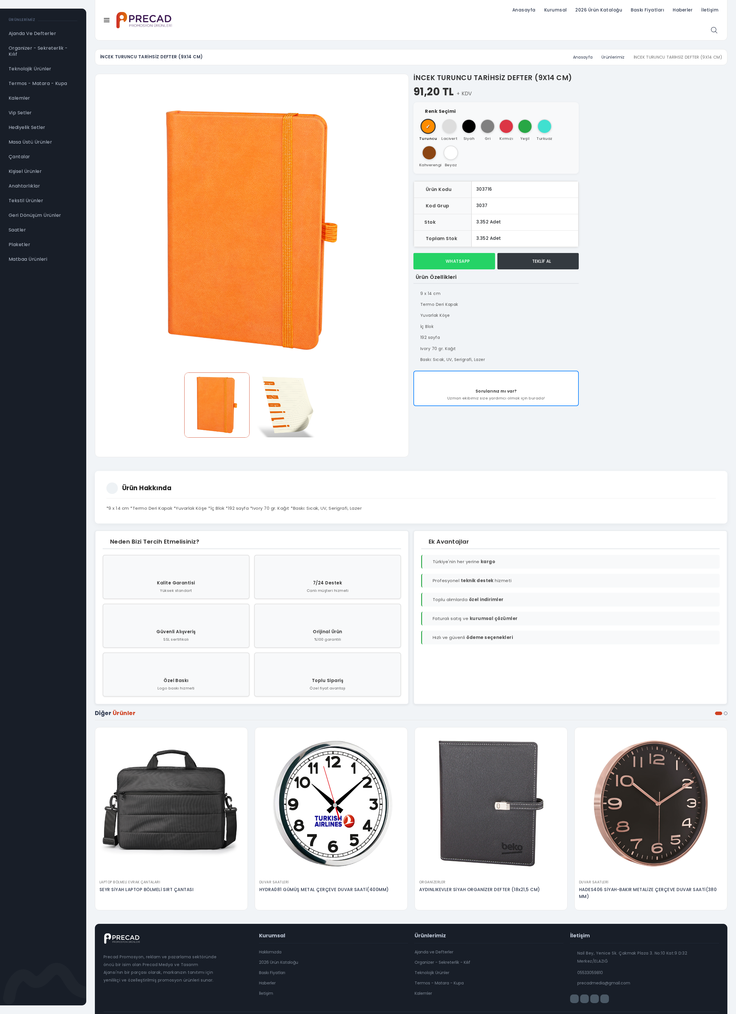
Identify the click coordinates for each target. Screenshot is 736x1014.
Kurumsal (555, 10)
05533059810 (590, 973)
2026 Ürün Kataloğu (598, 10)
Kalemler (423, 993)
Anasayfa (524, 10)
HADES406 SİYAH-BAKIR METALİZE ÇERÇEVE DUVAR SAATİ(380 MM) (648, 892)
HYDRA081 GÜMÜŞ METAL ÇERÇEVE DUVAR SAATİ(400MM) (324, 889)
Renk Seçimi (440, 111)
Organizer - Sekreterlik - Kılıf (442, 962)
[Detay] (171, 873)
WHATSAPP (457, 261)
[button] (718, 713)
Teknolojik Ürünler (432, 973)
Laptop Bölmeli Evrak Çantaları (129, 882)
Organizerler (432, 882)
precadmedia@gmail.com (603, 983)
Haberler (683, 10)
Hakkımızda (270, 952)
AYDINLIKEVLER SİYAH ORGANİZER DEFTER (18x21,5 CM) (479, 889)
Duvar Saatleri (274, 882)
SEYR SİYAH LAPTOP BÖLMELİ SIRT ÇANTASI (146, 889)
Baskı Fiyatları (647, 10)
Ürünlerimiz (613, 57)
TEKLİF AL (541, 261)
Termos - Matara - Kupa (439, 983)
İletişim (709, 10)
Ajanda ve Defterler (434, 952)
